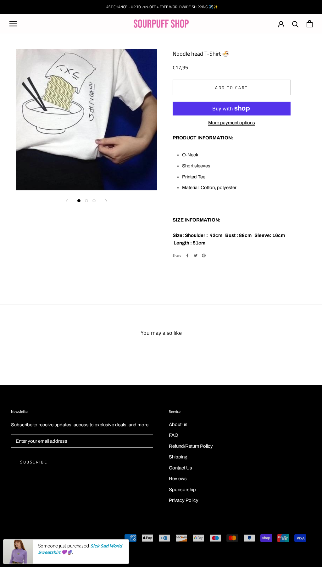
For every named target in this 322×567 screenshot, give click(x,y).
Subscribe (33, 462)
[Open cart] (310, 23)
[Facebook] (187, 255)
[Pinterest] (204, 255)
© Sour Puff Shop (28, 538)
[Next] (106, 200)
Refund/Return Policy (191, 446)
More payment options (231, 122)
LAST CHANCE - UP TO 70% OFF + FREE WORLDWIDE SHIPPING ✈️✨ (161, 7)
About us (178, 424)
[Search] (295, 23)
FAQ (173, 435)
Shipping (178, 456)
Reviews (178, 478)
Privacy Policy (183, 500)
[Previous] (67, 200)
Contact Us (180, 467)
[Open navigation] (13, 23)
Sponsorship (182, 489)
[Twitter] (195, 255)
